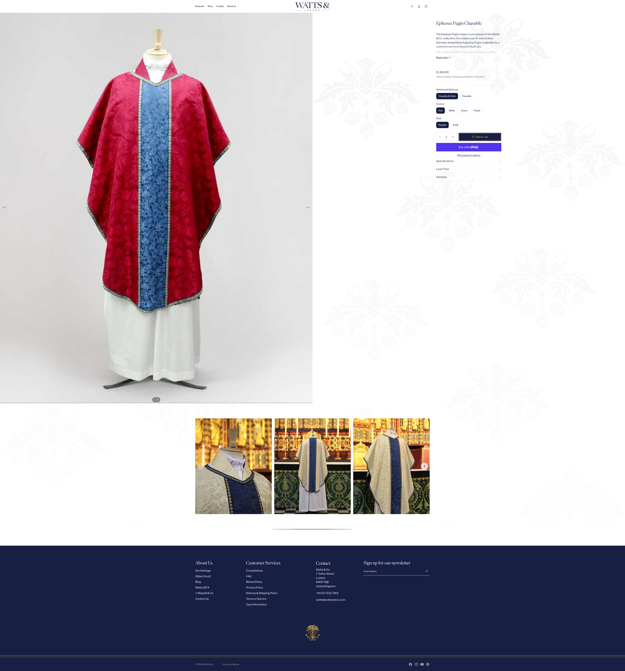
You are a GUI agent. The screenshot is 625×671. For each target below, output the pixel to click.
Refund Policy (254, 581)
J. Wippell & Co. (204, 593)
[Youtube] (422, 664)
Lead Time (442, 169)
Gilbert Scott (203, 576)
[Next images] (424, 466)
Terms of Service (256, 598)
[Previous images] (200, 466)
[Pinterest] (428, 664)
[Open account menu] (419, 6)
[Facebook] (410, 664)
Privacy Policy (254, 587)
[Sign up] (426, 571)
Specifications (445, 161)
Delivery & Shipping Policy (262, 593)
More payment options (468, 155)
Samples (441, 177)
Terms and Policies (230, 664)
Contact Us (202, 598)
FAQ (248, 576)
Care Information (256, 604)
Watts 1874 (202, 587)
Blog (198, 581)
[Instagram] (416, 664)
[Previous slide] (3, 208)
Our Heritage (203, 570)
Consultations (254, 570)
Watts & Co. (208, 664)
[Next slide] (308, 208)
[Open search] (412, 6)
